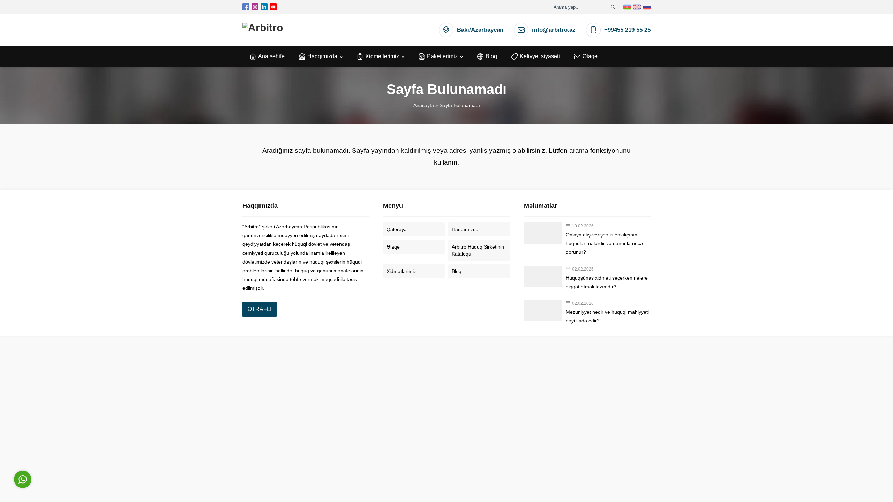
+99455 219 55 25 (627, 29)
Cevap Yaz (66, 445)
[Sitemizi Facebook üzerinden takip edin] (245, 6)
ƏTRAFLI (259, 309)
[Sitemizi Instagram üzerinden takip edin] (255, 6)
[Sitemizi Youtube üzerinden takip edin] (273, 6)
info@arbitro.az (554, 29)
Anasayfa (423, 105)
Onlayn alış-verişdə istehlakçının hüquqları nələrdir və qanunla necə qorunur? (604, 243)
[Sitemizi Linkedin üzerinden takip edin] (264, 6)
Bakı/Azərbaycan (480, 29)
